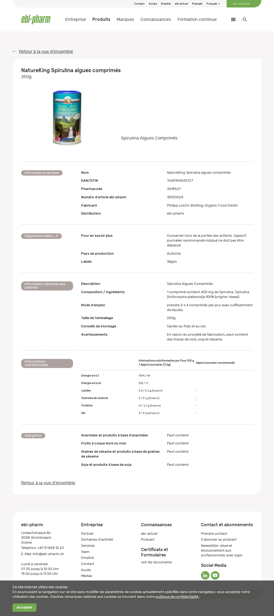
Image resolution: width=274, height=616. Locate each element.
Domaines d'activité (97, 539)
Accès (153, 3)
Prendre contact (214, 534)
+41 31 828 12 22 (50, 548)
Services (88, 546)
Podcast (197, 3)
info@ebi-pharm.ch (48, 554)
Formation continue (197, 19)
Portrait (87, 534)
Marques (125, 19)
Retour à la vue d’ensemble (46, 51)
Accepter (24, 608)
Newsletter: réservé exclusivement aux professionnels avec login (221, 550)
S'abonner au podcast (219, 539)
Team (85, 552)
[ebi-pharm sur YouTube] (215, 575)
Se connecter (241, 3)
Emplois (166, 3)
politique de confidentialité (176, 597)
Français (212, 3)
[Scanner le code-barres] (230, 19)
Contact (139, 3)
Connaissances (155, 19)
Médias (86, 576)
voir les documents (156, 562)
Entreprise (75, 19)
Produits (101, 19)
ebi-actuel (181, 3)
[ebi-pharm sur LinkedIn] (205, 575)
